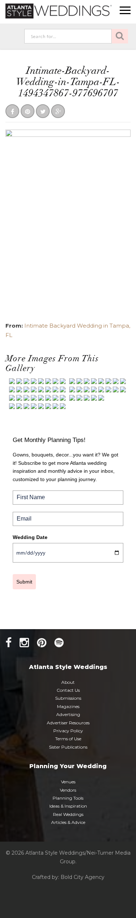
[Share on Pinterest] (27, 111)
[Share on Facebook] (12, 111)
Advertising (68, 714)
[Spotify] (59, 642)
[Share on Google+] (58, 111)
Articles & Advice (68, 822)
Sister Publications (68, 747)
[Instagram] (24, 642)
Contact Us (68, 690)
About (68, 682)
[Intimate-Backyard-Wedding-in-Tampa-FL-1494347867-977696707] (68, 222)
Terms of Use (68, 738)
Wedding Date (30, 537)
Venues (68, 781)
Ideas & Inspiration (68, 806)
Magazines (68, 706)
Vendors (68, 790)
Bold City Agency (82, 877)
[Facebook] (8, 642)
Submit (24, 582)
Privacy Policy (68, 730)
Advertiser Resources (68, 722)
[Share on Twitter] (43, 111)
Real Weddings (68, 814)
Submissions (68, 698)
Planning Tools (68, 798)
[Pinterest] (41, 642)
